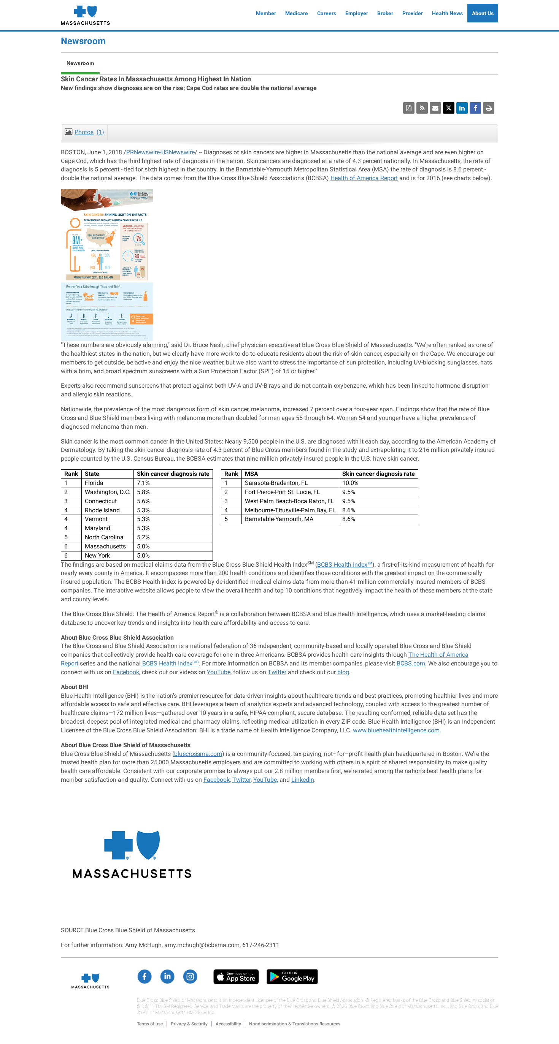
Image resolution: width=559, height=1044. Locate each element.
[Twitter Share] (448, 108)
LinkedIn (302, 779)
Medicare (296, 13)
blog (343, 672)
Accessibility (228, 1024)
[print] (488, 108)
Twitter (277, 672)
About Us (483, 13)
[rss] (422, 108)
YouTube (218, 672)
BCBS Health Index (170, 663)
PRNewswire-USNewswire (160, 152)
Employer (356, 13)
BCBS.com (411, 663)
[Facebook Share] (475, 108)
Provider (412, 13)
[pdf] (408, 108)
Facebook (126, 672)
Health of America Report (364, 178)
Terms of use (150, 1024)
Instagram (190, 976)
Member (266, 13)
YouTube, (265, 779)
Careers (326, 13)
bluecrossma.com (198, 753)
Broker (385, 13)
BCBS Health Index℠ (344, 564)
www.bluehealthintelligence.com (396, 730)
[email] (435, 108)
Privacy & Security (189, 1024)
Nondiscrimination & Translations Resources (294, 1024)
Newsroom (83, 41)
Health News (447, 13)
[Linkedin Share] (462, 108)
